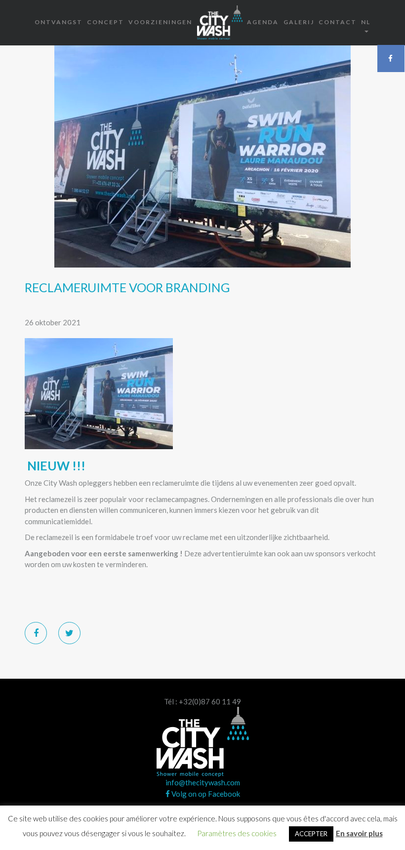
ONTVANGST (58, 22)
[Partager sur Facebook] (36, 633)
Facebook (391, 58)
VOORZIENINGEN (160, 22)
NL (365, 22)
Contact (338, 22)
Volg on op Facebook (205, 793)
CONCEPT (105, 22)
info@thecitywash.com (202, 782)
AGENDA (263, 22)
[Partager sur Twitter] (69, 633)
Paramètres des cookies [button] (237, 833)
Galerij (299, 22)
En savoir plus (359, 833)
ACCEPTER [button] (311, 834)
